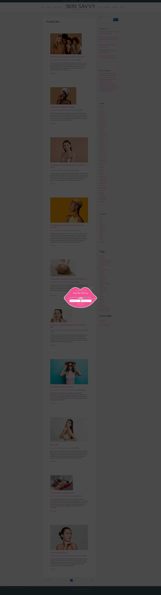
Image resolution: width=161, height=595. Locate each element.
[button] (91, 287)
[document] (80, 297)
